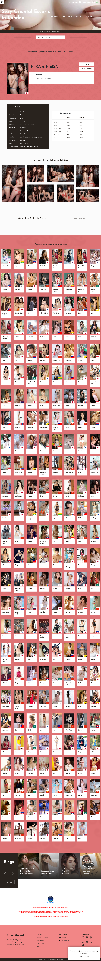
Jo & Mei (43, 289)
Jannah (30, 472)
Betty (4, 427)
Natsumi (43, 817)
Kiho (79, 382)
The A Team (55, 267)
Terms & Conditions (42, 937)
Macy (4, 472)
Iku (3, 795)
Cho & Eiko (19, 313)
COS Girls (5, 706)
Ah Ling (68, 313)
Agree (81, 956)
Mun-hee (68, 266)
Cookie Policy (40, 943)
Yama (42, 752)
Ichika (30, 541)
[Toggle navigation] (52, 14)
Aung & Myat (30, 519)
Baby (29, 752)
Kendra (55, 683)
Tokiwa (93, 752)
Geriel (55, 565)
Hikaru (30, 405)
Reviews (70, 16)
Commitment (15, 935)
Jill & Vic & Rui (31, 383)
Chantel (17, 427)
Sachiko (5, 817)
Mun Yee (94, 795)
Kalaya (93, 706)
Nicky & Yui (68, 684)
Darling (93, 518)
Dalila (4, 588)
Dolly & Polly (55, 428)
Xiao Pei (18, 838)
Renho (68, 451)
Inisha (93, 451)
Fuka (80, 588)
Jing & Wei (56, 360)
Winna (80, 360)
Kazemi (30, 427)
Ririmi (4, 360)
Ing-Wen (68, 360)
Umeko (42, 612)
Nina (54, 730)
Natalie (80, 612)
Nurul (67, 541)
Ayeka (30, 838)
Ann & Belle (4, 314)
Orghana (18, 565)
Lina (79, 706)
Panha (17, 817)
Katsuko (43, 266)
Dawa (67, 518)
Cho (79, 337)
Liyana (17, 752)
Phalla (93, 427)
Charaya (30, 266)
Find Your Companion (44, 37)
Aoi (54, 773)
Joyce (93, 405)
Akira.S (42, 838)
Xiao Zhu (18, 541)
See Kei (93, 588)
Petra (80, 795)
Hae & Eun (56, 706)
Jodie (92, 360)
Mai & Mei (69, 472)
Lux (92, 313)
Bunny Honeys (68, 566)
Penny (55, 795)
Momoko (5, 773)
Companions (54, 16)
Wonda (68, 773)
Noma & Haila (43, 542)
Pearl (29, 565)
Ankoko (93, 659)
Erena (30, 289)
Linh (79, 683)
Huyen (80, 427)
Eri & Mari (56, 405)
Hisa (54, 636)
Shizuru (30, 773)
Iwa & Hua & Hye (94, 383)
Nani (80, 472)
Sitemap (39, 946)
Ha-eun (17, 289)
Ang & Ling (93, 290)
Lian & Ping (4, 542)
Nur (54, 541)
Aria (3, 405)
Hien (41, 405)
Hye (29, 313)
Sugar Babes (42, 636)
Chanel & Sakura (43, 473)
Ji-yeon (4, 451)
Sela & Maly (17, 613)
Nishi (67, 405)
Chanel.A (31, 588)
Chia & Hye (44, 313)
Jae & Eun (81, 451)
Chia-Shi (68, 659)
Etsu (29, 451)
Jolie (79, 817)
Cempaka (43, 427)
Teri (79, 541)
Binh (67, 838)
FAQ (96, 16)
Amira (80, 659)
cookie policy (85, 953)
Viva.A (30, 612)
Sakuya (93, 565)
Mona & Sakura (5, 337)
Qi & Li (42, 565)
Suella (80, 730)
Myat (55, 518)
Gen (3, 382)
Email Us (64, 937)
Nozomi (93, 337)
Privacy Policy (41, 940)
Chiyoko (81, 752)
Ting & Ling (4, 660)
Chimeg (42, 588)
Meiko (4, 838)
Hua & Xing (17, 707)
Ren (54, 659)
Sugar (55, 496)
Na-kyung (69, 795)
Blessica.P (18, 472)
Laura (55, 817)
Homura (43, 659)
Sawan (68, 588)
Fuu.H (17, 518)
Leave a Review (86, 69)
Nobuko (55, 612)
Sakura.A (5, 496)
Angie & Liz (81, 290)
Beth (79, 838)
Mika (92, 496)
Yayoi (93, 773)
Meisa (30, 496)
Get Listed (79, 16)
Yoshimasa (18, 496)
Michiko (80, 773)
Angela (17, 683)
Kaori (93, 683)
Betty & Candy (55, 290)
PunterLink (50, 902)
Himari (80, 636)
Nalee (93, 730)
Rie (16, 360)
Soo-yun (17, 636)
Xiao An (93, 817)
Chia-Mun (69, 382)
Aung (54, 382)
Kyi (16, 266)
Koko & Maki (68, 636)
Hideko (42, 337)
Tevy (92, 636)
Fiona (17, 382)
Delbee (68, 706)
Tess (54, 451)
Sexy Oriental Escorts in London (26, 14)
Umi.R (4, 518)
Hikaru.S (5, 266)
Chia (54, 337)
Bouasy (17, 405)
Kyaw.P (68, 337)
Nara (17, 451)
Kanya (42, 683)
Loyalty (89, 16)
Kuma (17, 773)
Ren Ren (93, 612)
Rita (79, 565)
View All (9, 882)
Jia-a (41, 730)
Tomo (29, 659)
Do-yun (93, 266)
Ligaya (55, 838)
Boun (67, 817)
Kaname (30, 706)
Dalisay (4, 289)
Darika (30, 360)
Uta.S (17, 337)
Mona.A (5, 752)
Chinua (4, 565)
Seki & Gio (6, 612)
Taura (42, 518)
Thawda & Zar (69, 290)
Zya (41, 496)
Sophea (93, 541)
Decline (87, 956)
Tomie (55, 588)
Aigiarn (80, 405)
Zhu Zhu (43, 706)
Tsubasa (81, 496)
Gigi (29, 795)
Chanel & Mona (81, 267)
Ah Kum (55, 472)
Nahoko (55, 752)
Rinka (42, 773)
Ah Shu (42, 360)
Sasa (4, 636)
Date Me (87, 64)
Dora (16, 730)
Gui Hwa (30, 337)
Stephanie (5, 730)
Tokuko (17, 659)
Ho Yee (17, 795)
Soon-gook (31, 636)
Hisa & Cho (94, 472)
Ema (67, 752)
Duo (63, 16)
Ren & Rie (56, 313)
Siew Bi (68, 612)
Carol (42, 451)
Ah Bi (67, 496)
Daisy (67, 427)
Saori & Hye (17, 589)
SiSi (79, 313)
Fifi (29, 683)
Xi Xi (29, 730)
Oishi (29, 817)
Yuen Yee (69, 730)
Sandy (42, 795)
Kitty (80, 518)
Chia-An (5, 683)
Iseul (41, 382)
